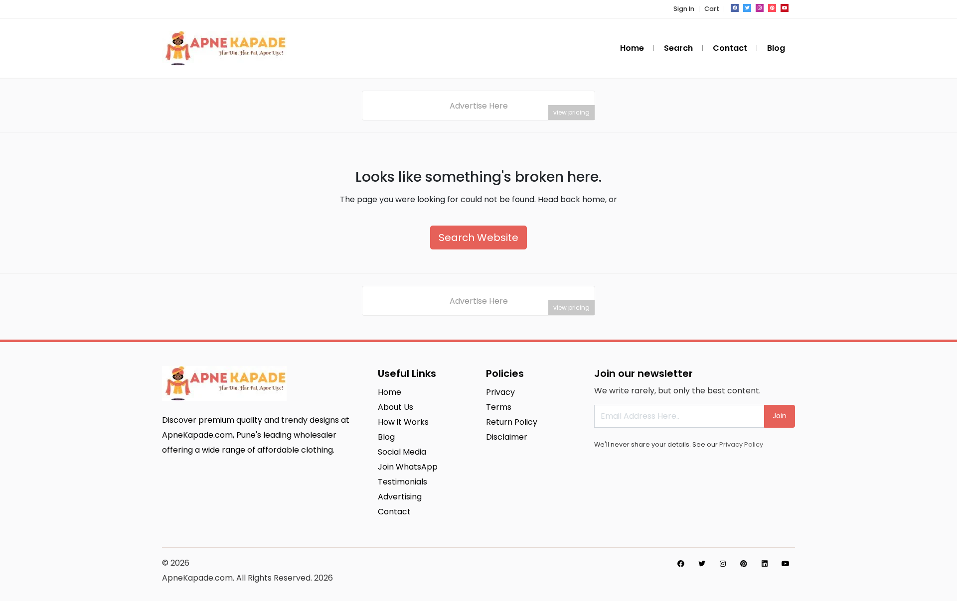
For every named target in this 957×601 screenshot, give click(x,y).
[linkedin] (765, 564)
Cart (711, 8)
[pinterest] (772, 8)
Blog (776, 48)
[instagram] (760, 8)
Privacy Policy (741, 444)
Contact (730, 48)
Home (632, 48)
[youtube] (785, 8)
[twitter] (747, 8)
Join (780, 416)
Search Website (478, 237)
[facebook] (735, 8)
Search (678, 48)
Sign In (683, 8)
